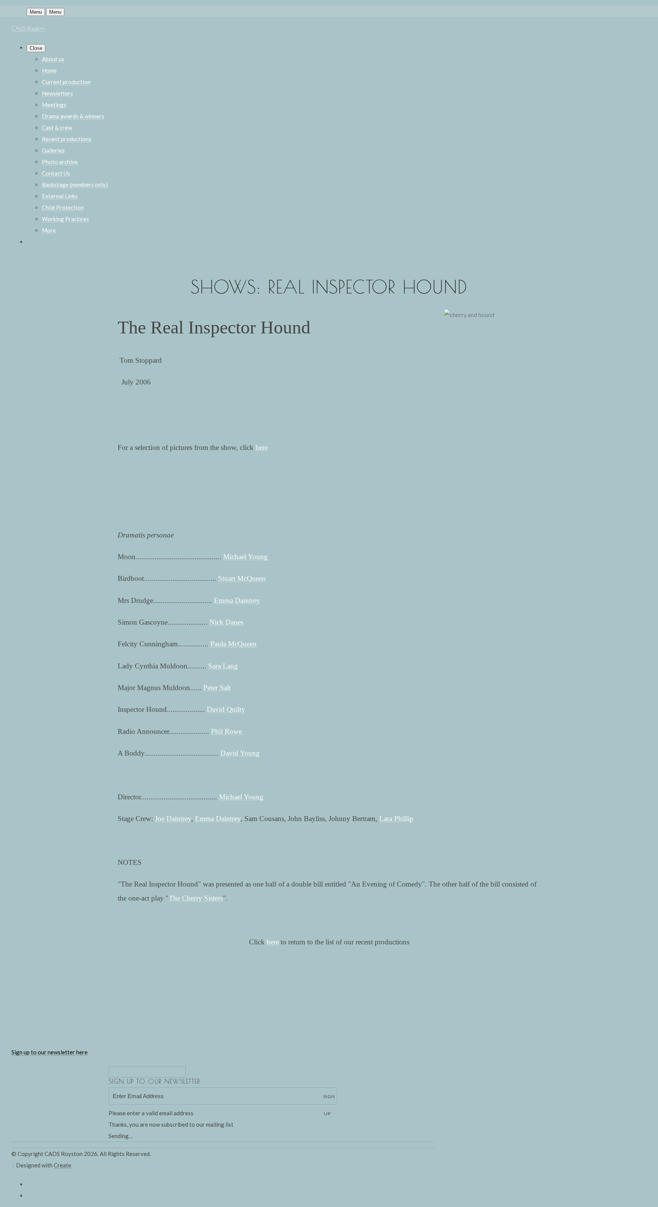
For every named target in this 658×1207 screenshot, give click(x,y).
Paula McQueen (233, 644)
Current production (66, 81)
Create (62, 1165)
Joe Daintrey (173, 819)
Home (49, 70)
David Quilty (226, 709)
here (262, 447)
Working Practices (65, 218)
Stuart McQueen (242, 578)
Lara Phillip (396, 819)
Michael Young (245, 557)
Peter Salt (217, 688)
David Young (240, 753)
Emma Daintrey (237, 600)
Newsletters (57, 93)
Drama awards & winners (73, 116)
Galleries (53, 150)
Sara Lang (223, 666)
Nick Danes (226, 622)
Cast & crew (57, 127)
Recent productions (66, 139)
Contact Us (56, 173)
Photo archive (60, 161)
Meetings (54, 104)
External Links (60, 196)
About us (53, 59)
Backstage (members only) (75, 184)
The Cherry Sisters (196, 898)
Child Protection (63, 207)
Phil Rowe (226, 731)
